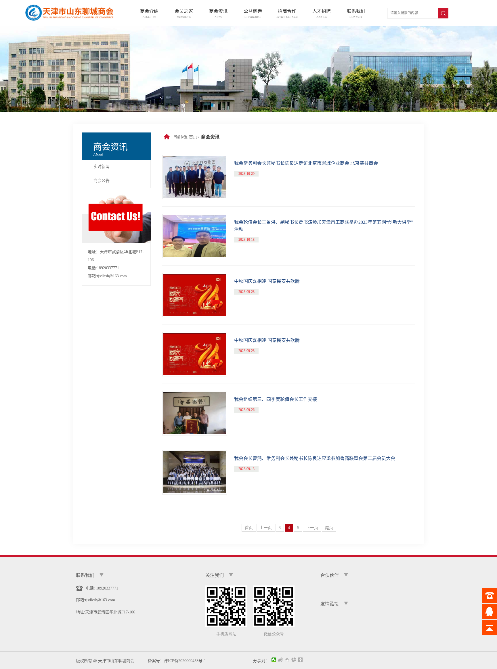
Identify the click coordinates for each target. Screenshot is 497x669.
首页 (193, 137)
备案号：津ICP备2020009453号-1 (175, 661)
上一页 (266, 528)
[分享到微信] (274, 660)
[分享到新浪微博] (280, 660)
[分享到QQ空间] (287, 660)
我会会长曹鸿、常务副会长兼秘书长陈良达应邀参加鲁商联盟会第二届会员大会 (314, 458)
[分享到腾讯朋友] (293, 660)
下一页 (312, 528)
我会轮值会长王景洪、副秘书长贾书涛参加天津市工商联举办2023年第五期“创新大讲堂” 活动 (323, 226)
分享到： (261, 661)
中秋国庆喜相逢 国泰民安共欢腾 (267, 281)
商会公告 (101, 181)
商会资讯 (210, 136)
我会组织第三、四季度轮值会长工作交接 (275, 399)
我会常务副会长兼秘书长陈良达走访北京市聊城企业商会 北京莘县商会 (306, 163)
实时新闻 (101, 166)
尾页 (329, 528)
